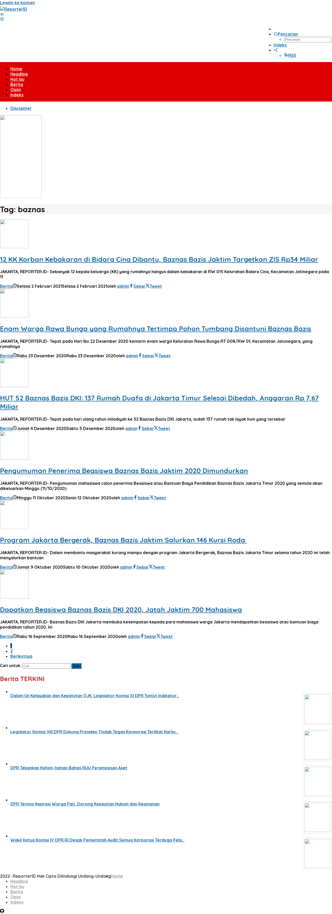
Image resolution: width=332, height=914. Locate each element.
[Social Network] (276, 50)
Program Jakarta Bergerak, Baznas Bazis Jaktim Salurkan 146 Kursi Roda (123, 540)
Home (117, 876)
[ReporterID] (13, 9)
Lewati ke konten (17, 2)
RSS (292, 55)
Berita (6, 286)
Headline (19, 881)
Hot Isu (17, 886)
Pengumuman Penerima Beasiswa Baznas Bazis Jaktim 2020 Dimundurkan (124, 470)
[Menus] (2, 14)
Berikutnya (21, 656)
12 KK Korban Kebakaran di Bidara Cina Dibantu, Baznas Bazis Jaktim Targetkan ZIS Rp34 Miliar (159, 259)
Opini (15, 896)
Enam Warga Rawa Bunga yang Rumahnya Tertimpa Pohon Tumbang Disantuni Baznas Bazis (155, 328)
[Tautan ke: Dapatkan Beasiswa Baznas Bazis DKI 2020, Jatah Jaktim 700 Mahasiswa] (14, 597)
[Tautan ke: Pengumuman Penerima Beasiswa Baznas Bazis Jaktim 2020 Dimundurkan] (14, 458)
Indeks (16, 902)
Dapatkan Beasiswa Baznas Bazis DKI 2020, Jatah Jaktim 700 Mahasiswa (121, 609)
